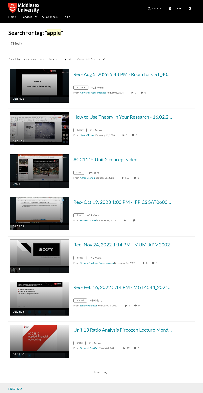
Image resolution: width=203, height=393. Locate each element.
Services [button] (27, 16)
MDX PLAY (15, 388)
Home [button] (12, 16)
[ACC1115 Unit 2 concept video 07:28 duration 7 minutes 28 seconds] (39, 170)
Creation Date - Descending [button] (38, 59)
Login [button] (66, 16)
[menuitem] (15, 16)
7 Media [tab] (16, 43)
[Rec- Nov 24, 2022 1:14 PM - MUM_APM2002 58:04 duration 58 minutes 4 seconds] (39, 256)
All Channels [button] (49, 16)
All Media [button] (89, 59)
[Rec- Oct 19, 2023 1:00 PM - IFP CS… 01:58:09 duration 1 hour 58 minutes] (39, 213)
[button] (154, 8)
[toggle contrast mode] (190, 8)
